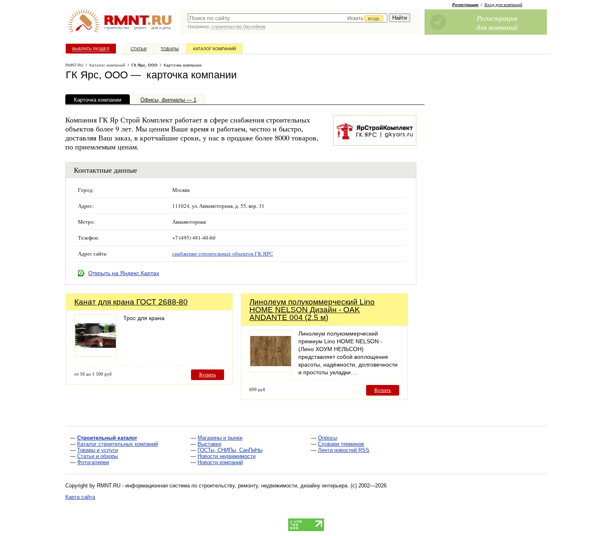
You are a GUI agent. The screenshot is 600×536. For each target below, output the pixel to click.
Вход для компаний (503, 4)
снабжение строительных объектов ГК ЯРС (222, 253)
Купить (207, 374)
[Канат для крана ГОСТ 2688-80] (95, 354)
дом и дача (161, 28)
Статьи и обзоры (97, 456)
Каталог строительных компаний (117, 444)
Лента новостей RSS (343, 450)
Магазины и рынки (220, 438)
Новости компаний (220, 462)
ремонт (140, 28)
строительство (116, 28)
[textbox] (287, 17)
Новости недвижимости (227, 456)
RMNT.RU (74, 65)
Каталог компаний (214, 49)
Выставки (209, 444)
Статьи (139, 49)
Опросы (327, 438)
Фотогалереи (93, 462)
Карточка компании (97, 100)
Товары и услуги (97, 450)
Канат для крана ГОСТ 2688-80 (131, 302)
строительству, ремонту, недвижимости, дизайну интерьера (273, 486)
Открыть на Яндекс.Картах (123, 273)
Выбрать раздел (90, 49)
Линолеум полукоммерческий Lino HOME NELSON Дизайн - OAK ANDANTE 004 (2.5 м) (312, 310)
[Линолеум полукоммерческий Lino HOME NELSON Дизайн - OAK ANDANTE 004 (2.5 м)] (270, 370)
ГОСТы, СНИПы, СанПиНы (230, 450)
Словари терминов (341, 444)
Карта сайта (80, 497)
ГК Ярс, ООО (144, 65)
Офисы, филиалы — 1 (168, 100)
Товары (170, 49)
